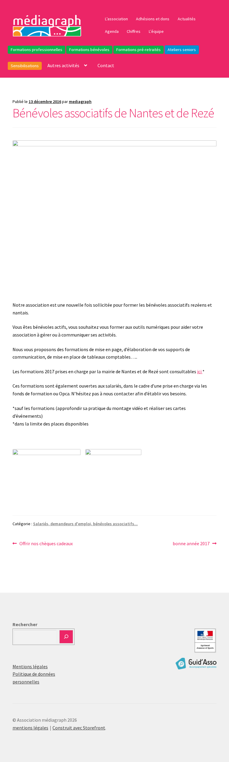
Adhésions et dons (152, 18)
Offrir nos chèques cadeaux (46, 544)
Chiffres (133, 31)
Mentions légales (30, 666)
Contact (106, 65)
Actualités (187, 18)
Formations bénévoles (89, 49)
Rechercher (25, 624)
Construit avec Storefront (78, 728)
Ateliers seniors (182, 49)
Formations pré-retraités (138, 49)
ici (199, 371)
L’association (116, 18)
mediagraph (80, 101)
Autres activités (63, 65)
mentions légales (30, 728)
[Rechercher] (66, 637)
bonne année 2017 (191, 544)
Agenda (112, 31)
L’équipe (156, 31)
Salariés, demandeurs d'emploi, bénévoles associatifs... (85, 523)
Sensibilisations (25, 65)
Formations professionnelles (36, 49)
